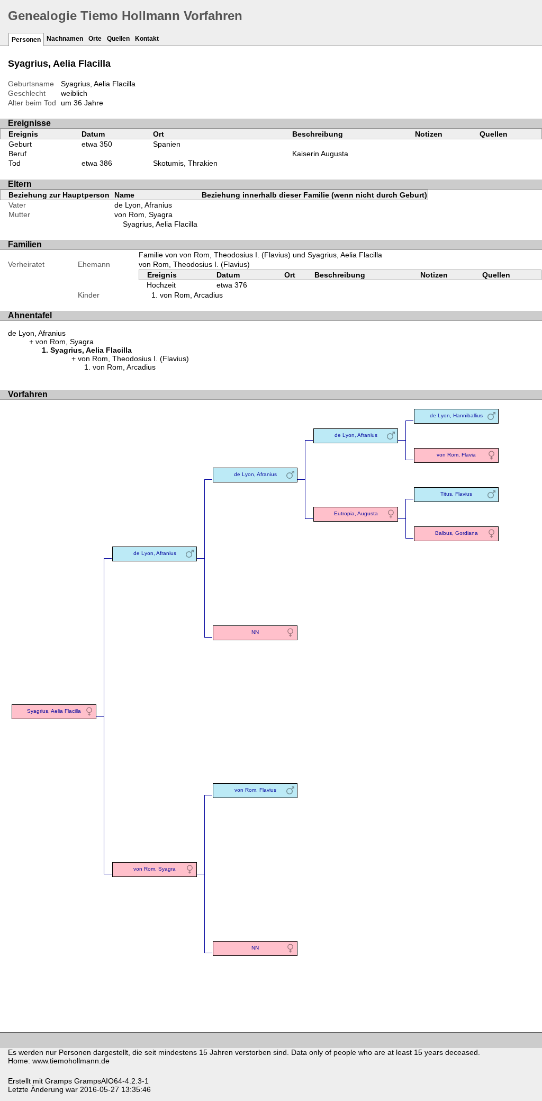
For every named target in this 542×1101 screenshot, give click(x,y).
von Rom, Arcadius (191, 295)
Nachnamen (65, 38)
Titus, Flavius (456, 494)
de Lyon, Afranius (143, 205)
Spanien (166, 144)
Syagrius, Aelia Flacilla (160, 224)
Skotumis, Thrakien (185, 163)
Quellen (118, 38)
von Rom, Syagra (143, 214)
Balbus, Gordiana (456, 533)
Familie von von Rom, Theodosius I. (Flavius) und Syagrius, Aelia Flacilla (260, 254)
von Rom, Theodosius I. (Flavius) (194, 264)
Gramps (58, 1081)
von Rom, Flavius (255, 790)
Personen (26, 39)
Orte (95, 38)
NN (255, 632)
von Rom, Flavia (456, 455)
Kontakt (147, 38)
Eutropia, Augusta (356, 513)
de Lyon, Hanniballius (456, 415)
